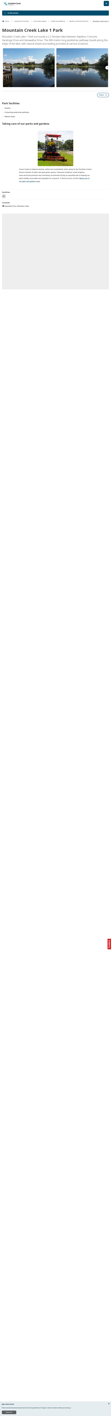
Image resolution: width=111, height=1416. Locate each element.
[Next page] (107, 67)
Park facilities (11, 103)
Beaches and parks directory (78, 21)
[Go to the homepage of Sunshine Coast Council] (18, 3)
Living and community (21, 21)
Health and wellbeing (58, 21)
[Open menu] (106, 3)
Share (101, 95)
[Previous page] (4, 67)
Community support (40, 21)
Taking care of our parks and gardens (25, 123)
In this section (13, 13)
